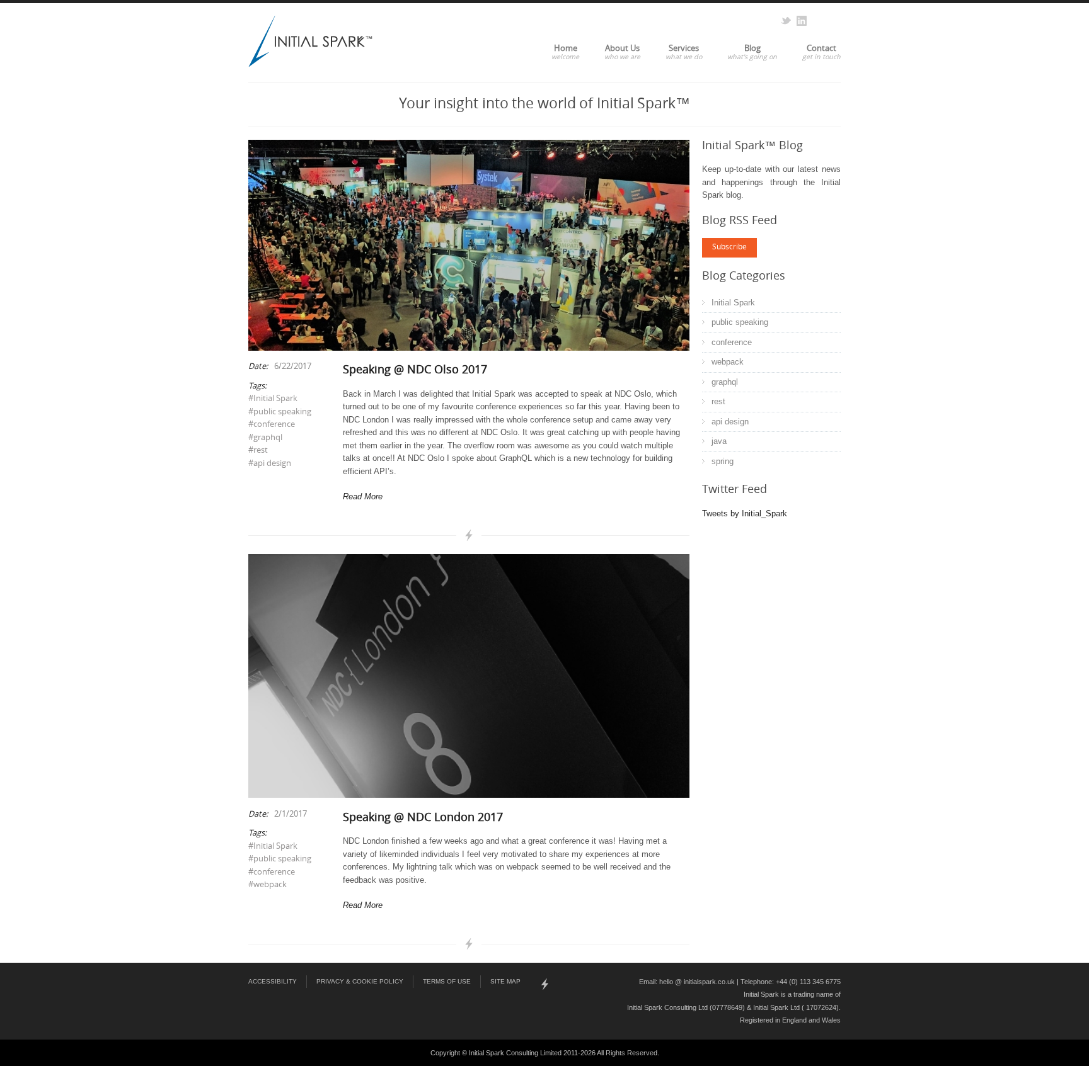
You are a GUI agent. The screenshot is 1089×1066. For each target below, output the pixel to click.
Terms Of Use (447, 981)
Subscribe (729, 247)
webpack (728, 361)
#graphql (265, 438)
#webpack (267, 885)
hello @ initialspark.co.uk (697, 981)
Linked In (802, 21)
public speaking (740, 322)
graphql (725, 382)
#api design (269, 464)
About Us (622, 49)
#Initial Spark (272, 399)
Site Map (505, 981)
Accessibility (272, 981)
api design (730, 421)
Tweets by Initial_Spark (744, 513)
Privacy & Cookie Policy (359, 981)
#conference (271, 425)
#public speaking (279, 412)
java (719, 441)
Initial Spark (733, 302)
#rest (258, 450)
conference (732, 342)
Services (684, 49)
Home (565, 49)
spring (723, 461)
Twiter (786, 21)
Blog (752, 49)
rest (718, 401)
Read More (363, 496)
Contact (821, 49)
